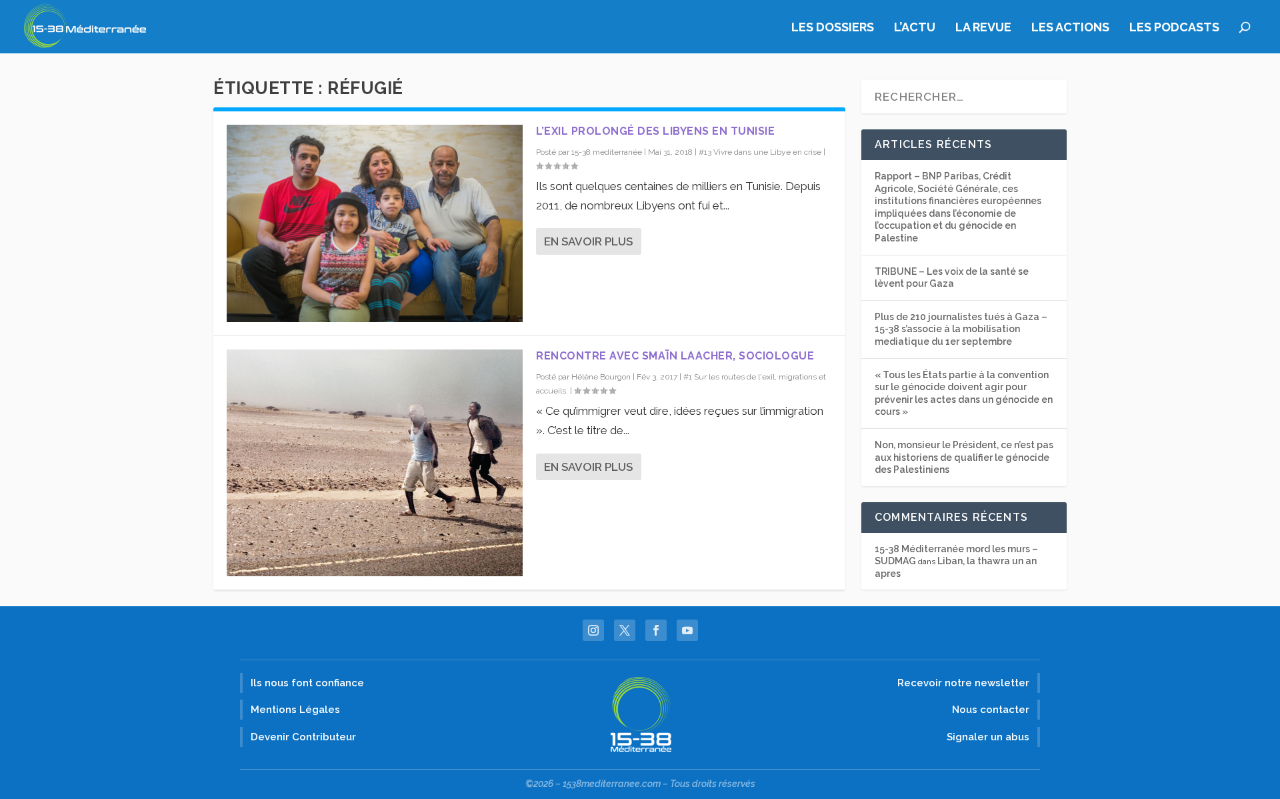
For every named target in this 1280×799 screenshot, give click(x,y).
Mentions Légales (295, 710)
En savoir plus (588, 241)
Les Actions (1070, 28)
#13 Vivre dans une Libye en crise (760, 152)
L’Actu (914, 28)
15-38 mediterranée (606, 152)
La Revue (983, 28)
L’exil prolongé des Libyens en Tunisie (655, 131)
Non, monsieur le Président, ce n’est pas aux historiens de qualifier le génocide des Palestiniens (964, 457)
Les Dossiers (832, 28)
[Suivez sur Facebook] (656, 630)
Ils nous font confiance (307, 683)
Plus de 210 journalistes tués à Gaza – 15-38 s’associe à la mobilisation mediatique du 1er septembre (961, 329)
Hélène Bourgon (601, 376)
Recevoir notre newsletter (963, 683)
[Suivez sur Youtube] (687, 630)
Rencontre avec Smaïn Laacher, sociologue (675, 355)
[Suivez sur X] (624, 630)
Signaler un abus (988, 737)
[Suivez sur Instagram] (593, 630)
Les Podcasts (1174, 28)
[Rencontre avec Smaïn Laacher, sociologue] (375, 462)
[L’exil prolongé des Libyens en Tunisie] (375, 223)
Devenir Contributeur (303, 737)
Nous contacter (990, 710)
